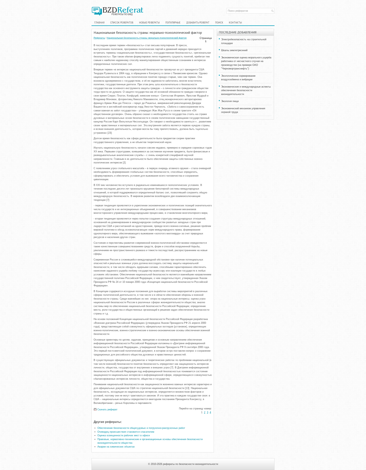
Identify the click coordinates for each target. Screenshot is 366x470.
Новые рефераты (149, 22)
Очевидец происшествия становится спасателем (125, 431)
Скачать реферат (107, 409)
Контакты (235, 22)
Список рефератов (121, 22)
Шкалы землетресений (234, 50)
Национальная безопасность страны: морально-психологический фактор (147, 38)
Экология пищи (230, 101)
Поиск (219, 22)
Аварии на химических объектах (116, 446)
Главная (99, 22)
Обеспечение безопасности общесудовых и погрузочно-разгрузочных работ (141, 428)
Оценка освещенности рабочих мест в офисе (123, 435)
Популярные (173, 22)
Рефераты (99, 38)
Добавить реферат (197, 22)
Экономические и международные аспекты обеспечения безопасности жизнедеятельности (246, 90)
